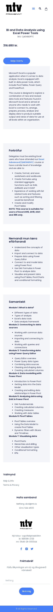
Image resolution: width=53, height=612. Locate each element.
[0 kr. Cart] (46, 9)
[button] (33, 8)
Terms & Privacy (11, 485)
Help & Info (8, 480)
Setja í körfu (16, 60)
